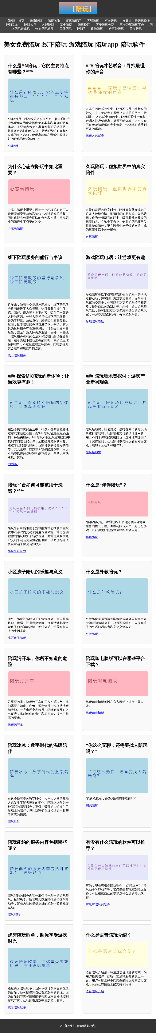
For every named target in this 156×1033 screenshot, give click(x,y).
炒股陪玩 (48, 24)
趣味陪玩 (97, 28)
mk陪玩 (13, 464)
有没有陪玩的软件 (98, 904)
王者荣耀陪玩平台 (132, 24)
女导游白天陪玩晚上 (136, 20)
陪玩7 (81, 28)
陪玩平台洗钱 (17, 551)
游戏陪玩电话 (95, 321)
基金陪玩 (66, 24)
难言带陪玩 (116, 28)
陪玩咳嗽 (54, 20)
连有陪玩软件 (44, 28)
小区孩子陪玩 (17, 638)
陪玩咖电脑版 (95, 712)
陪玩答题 (30, 24)
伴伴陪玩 (92, 537)
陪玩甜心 (12, 24)
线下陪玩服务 (17, 355)
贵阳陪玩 (65, 28)
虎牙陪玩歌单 (17, 1007)
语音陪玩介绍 (95, 991)
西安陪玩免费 (105, 24)
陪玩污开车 (15, 724)
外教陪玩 (92, 634)
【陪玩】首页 (15, 20)
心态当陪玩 (15, 228)
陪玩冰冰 (14, 821)
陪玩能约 (14, 914)
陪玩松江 (84, 24)
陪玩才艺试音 (95, 135)
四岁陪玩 (136, 28)
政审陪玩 (36, 20)
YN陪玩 (13, 145)
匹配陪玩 (93, 20)
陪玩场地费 (93, 452)
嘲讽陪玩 (92, 805)
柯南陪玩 (111, 20)
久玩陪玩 (92, 236)
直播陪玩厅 (73, 20)
